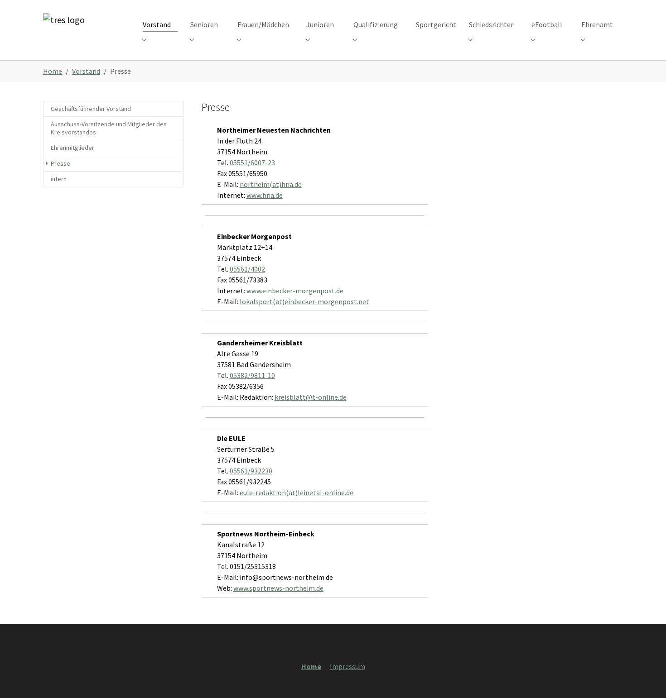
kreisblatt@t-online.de (311, 397)
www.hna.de (264, 195)
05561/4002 (247, 268)
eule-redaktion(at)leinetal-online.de (296, 492)
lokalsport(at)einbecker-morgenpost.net (304, 301)
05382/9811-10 (252, 375)
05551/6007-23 (252, 162)
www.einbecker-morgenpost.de (294, 290)
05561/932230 (251, 470)
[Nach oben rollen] (646, 678)
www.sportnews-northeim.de (278, 588)
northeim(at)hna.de (271, 184)
